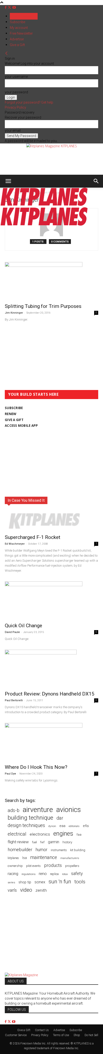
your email (13, 130)
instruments (59, 850)
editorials (74, 826)
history (67, 842)
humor (41, 849)
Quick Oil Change (23, 625)
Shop (77, 1035)
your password (16, 92)
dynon (52, 826)
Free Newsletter (21, 33)
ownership (15, 866)
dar (60, 818)
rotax (65, 874)
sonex (39, 882)
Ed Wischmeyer (15, 543)
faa (79, 834)
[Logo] (44, 204)
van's (12, 890)
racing (13, 873)
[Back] (6, 53)
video (26, 889)
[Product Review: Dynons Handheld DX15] (51, 669)
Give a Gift (17, 45)
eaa (62, 826)
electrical (17, 834)
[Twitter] (9, 7)
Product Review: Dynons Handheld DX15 (49, 694)
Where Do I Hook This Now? (36, 767)
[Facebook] (6, 7)
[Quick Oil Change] (51, 600)
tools (79, 881)
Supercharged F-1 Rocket (32, 537)
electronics (40, 834)
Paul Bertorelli (14, 700)
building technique (30, 817)
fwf (42, 842)
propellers (72, 866)
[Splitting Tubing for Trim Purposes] (51, 281)
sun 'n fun (60, 881)
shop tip (24, 882)
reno (43, 873)
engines (63, 833)
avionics (68, 809)
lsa (24, 858)
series (11, 882)
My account (19, 28)
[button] (8, 181)
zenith (41, 890)
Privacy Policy (15, 107)
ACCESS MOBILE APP (21, 425)
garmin (53, 842)
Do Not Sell (91, 1035)
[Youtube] (14, 7)
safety (77, 873)
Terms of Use (61, 1035)
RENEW (10, 414)
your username (16, 77)
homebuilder (20, 849)
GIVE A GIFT (14, 420)
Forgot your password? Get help (29, 102)
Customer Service (16, 1035)
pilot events (33, 866)
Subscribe (17, 22)
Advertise (17, 39)
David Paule (12, 632)
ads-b (13, 810)
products (53, 865)
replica (54, 874)
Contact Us (42, 1030)
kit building (77, 850)
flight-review (18, 841)
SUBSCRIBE (14, 408)
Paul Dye (10, 773)
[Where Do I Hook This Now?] (51, 742)
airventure (38, 809)
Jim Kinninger (14, 312)
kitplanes (13, 858)
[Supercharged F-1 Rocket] (51, 521)
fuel (34, 842)
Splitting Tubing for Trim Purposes (43, 306)
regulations (28, 874)
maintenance (43, 857)
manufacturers (69, 858)
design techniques (26, 825)
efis (86, 826)
